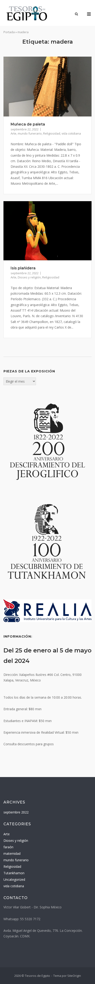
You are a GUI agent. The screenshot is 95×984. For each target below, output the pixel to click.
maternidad (12, 853)
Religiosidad (51, 133)
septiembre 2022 (16, 812)
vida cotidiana (71, 133)
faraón (8, 847)
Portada (9, 32)
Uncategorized (14, 879)
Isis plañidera (23, 268)
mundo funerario (30, 133)
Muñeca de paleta (28, 124)
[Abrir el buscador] (76, 14)
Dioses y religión (29, 277)
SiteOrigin (74, 976)
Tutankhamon (13, 873)
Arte (13, 133)
